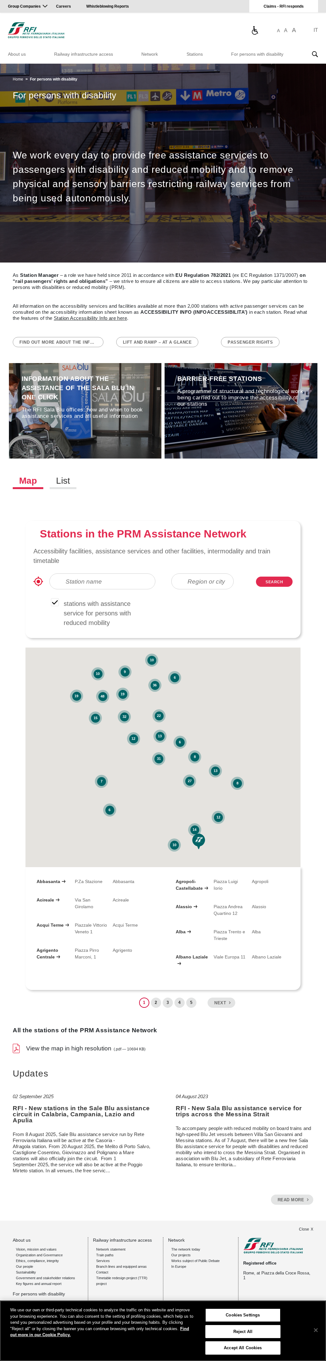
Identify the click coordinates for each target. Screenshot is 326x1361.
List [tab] (63, 481)
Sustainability (26, 1272)
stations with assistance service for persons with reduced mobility (97, 613)
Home (18, 79)
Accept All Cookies (243, 1347)
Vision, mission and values (36, 1249)
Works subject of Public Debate (195, 1261)
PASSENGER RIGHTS (250, 342)
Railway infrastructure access (83, 54)
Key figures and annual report (38, 1284)
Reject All (242, 1331)
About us (17, 54)
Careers (63, 6)
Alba (181, 931)
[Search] (315, 54)
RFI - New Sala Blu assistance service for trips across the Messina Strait (239, 1111)
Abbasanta (48, 881)
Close (304, 1229)
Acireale (45, 899)
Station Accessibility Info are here (90, 318)
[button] (199, 841)
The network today (185, 1249)
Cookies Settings (243, 1315)
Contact (102, 1272)
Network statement (110, 1249)
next (220, 1003)
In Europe (178, 1266)
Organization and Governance (39, 1255)
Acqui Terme (50, 925)
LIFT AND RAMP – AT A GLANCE (157, 342)
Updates (30, 1073)
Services (103, 1261)
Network (149, 54)
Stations (195, 54)
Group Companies (24, 6)
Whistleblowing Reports (107, 6)
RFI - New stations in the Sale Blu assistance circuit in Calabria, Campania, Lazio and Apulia (81, 1114)
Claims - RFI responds (284, 6)
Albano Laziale (192, 956)
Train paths (105, 1255)
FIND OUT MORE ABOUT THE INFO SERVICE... (61, 342)
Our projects (181, 1255)
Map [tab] (28, 481)
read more (291, 1200)
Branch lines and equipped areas (121, 1266)
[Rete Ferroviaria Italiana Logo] (36, 30)
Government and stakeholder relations (45, 1278)
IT (316, 30)
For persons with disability (257, 54)
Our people (24, 1266)
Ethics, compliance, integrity (37, 1261)
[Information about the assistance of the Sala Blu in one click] (254, 30)
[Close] (316, 1330)
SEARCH (274, 582)
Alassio (184, 906)
